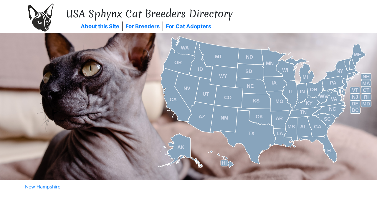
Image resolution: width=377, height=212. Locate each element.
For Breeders (142, 26)
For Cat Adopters (188, 26)
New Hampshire (42, 187)
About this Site (100, 26)
